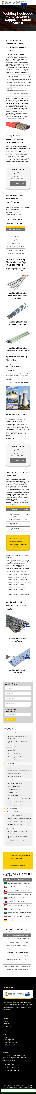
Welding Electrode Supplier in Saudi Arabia (19, 574)
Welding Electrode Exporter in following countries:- (20, 94)
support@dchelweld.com (17, 174)
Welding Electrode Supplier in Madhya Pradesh (17, 966)
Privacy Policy (23, 1087)
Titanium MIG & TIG (13, 792)
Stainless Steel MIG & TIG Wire (16, 802)
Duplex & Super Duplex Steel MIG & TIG (19, 798)
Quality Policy (8, 1026)
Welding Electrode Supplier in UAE (16, 589)
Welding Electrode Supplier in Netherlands (18, 582)
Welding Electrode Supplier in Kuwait (17, 579)
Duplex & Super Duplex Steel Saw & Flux (19, 818)
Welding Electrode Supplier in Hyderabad (17, 949)
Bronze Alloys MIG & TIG (15, 783)
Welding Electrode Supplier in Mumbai (17, 942)
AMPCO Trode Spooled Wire (16, 841)
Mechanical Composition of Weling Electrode (17, 91)
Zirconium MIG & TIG (14, 789)
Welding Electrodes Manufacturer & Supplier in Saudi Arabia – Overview (19, 83)
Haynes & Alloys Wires (10, 1046)
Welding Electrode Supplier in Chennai (17, 945)
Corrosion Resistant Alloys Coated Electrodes (18, 742)
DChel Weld (11, 1085)
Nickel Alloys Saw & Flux (15, 824)
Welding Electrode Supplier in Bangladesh (18, 594)
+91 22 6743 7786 (17, 178)
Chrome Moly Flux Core (15, 767)
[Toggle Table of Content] (29, 76)
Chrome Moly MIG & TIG (15, 795)
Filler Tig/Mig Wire (15, 240)
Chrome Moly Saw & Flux (15, 815)
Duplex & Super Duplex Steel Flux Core (19, 770)
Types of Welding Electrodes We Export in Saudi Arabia (20, 86)
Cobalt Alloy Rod (15, 243)
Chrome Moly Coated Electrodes (17, 746)
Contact (6, 1028)
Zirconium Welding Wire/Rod (15, 253)
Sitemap (21, 1089)
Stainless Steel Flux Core (15, 773)
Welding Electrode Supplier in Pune (17, 962)
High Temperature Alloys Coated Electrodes (17, 737)
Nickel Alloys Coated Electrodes (17, 757)
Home (6, 1021)
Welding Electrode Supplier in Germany (19, 920)
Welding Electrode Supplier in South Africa (18, 592)
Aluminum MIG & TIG (14, 786)
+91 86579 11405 (18, 183)
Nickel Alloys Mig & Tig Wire (16, 805)
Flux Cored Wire (15, 236)
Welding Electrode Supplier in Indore (17, 969)
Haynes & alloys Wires (12, 828)
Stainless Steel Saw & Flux (15, 821)
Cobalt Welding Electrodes (16, 760)
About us (6, 1023)
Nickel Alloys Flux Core (14, 776)
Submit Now (10, 719)
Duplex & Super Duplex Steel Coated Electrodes (19, 749)
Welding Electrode (15, 233)
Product (6, 1024)
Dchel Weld (9, 54)
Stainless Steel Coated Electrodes (18, 753)
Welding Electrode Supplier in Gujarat (17, 956)
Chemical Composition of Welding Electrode (19, 88)
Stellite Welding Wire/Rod (15, 250)
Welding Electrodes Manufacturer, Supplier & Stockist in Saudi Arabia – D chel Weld (19, 80)
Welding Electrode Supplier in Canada (17, 597)
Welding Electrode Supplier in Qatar (17, 587)
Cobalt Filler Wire (13, 844)
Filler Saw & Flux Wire (12, 811)
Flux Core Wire (10, 763)
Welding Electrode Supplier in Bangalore (17, 938)
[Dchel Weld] (14, 2)
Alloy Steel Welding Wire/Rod (15, 246)
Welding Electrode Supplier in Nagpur (17, 959)
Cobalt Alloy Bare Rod (12, 808)
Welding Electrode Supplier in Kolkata (17, 952)
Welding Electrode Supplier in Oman (17, 577)
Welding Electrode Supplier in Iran (16, 584)
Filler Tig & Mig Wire (11, 779)
